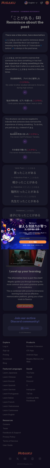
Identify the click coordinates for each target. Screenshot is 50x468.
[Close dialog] (47, 220)
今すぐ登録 (33, 242)
